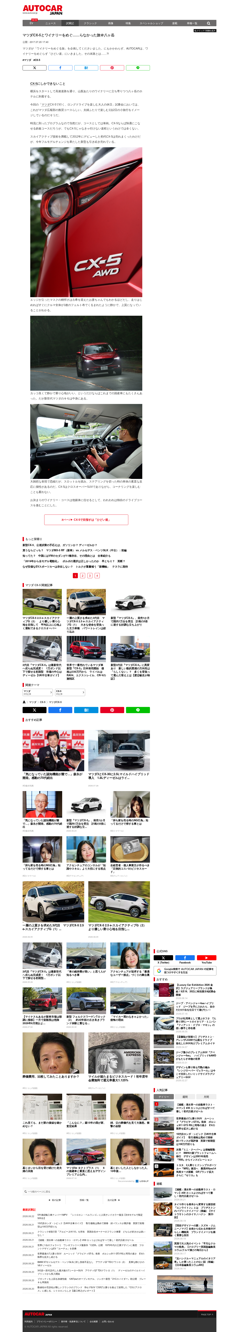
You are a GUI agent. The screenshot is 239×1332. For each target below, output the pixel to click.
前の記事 (56, 1199)
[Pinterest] (112, 67)
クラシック (90, 23)
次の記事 (112, 1199)
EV (31, 23)
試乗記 (70, 23)
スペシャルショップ (151, 23)
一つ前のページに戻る (39, 1191)
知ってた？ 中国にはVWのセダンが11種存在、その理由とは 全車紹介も (67, 555)
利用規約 (28, 1321)
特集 (128, 23)
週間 (185, 1097)
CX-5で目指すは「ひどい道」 (92, 519)
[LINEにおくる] (138, 67)
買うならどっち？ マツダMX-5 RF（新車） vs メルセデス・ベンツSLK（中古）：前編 (75, 550)
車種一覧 (192, 23)
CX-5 (37, 60)
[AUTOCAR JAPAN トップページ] (24, 702)
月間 (206, 1097)
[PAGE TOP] (207, 1314)
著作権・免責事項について (73, 1321)
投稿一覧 (84, 1199)
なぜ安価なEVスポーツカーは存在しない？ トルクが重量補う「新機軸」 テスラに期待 (75, 566)
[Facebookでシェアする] (60, 67)
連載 (174, 23)
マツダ (27, 60)
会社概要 (94, 1321)
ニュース (50, 23)
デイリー (164, 1097)
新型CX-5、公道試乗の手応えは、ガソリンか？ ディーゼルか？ (60, 545)
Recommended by (126, 1180)
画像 (110, 23)
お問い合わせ (108, 1321)
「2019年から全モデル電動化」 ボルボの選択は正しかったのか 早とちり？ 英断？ (74, 561)
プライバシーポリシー (47, 1321)
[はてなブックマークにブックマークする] (86, 67)
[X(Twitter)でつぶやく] (34, 67)
